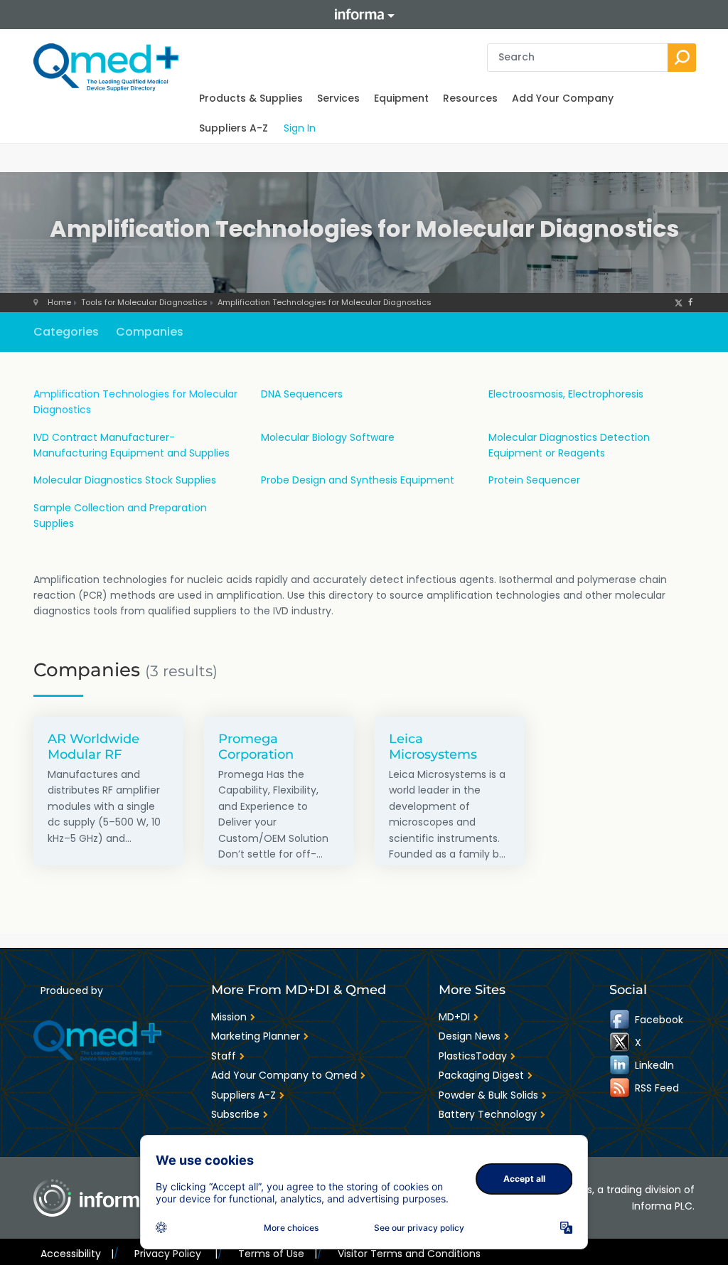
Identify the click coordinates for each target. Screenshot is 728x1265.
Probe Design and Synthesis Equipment (357, 480)
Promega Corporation (256, 746)
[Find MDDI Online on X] (620, 1042)
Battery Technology (488, 1114)
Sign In (300, 128)
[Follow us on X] (678, 302)
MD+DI (454, 1017)
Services (338, 98)
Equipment (401, 98)
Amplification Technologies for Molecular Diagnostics (325, 302)
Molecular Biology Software (328, 437)
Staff (223, 1056)
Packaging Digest (481, 1075)
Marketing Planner (255, 1036)
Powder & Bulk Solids (488, 1095)
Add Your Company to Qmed (284, 1075)
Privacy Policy (175, 1254)
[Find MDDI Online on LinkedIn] (620, 1065)
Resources (470, 98)
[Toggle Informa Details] (364, 14)
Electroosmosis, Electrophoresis (565, 394)
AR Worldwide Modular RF (93, 746)
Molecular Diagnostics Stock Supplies (124, 480)
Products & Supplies (251, 98)
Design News (469, 1036)
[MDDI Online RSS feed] (620, 1088)
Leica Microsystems (433, 746)
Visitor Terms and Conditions (409, 1254)
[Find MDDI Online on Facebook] (620, 1020)
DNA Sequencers (302, 394)
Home (59, 302)
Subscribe (235, 1114)
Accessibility (77, 1254)
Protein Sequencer (534, 480)
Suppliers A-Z (233, 128)
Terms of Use (277, 1254)
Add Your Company (563, 98)
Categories (66, 332)
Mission (229, 1017)
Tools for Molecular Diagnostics (144, 302)
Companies (149, 332)
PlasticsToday (473, 1056)
